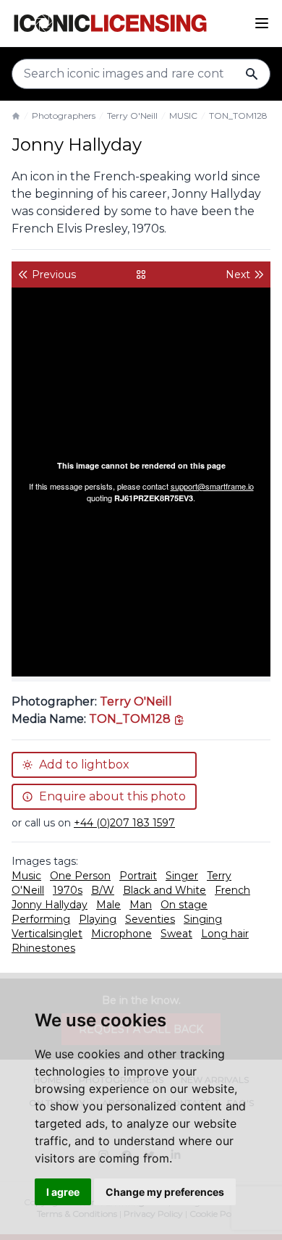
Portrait (138, 875)
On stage (184, 904)
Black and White (164, 890)
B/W (102, 890)
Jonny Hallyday (49, 904)
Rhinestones (43, 948)
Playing (97, 919)
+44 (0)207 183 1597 (124, 822)
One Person (80, 875)
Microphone (121, 933)
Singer (182, 875)
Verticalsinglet (47, 933)
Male (108, 904)
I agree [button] (63, 1192)
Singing (203, 919)
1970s (67, 890)
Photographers (63, 115)
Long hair (225, 933)
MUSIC (183, 115)
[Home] (16, 116)
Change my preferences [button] (165, 1192)
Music (26, 875)
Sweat (176, 933)
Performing (41, 919)
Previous (54, 274)
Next (238, 274)
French (232, 890)
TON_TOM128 (238, 115)
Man (140, 904)
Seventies (150, 919)
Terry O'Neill (132, 115)
